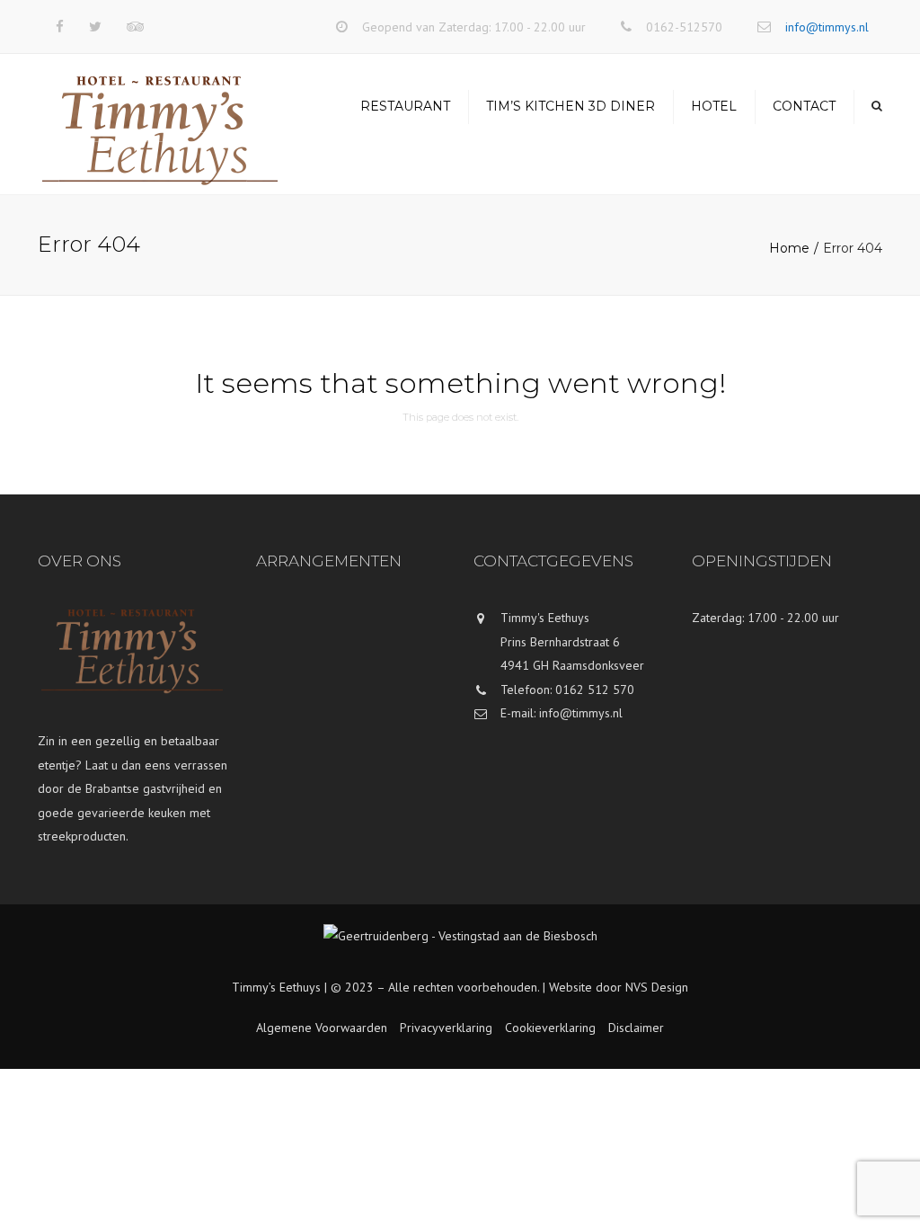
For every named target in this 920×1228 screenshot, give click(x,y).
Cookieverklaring (550, 1027)
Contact (804, 106)
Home (789, 248)
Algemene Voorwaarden (321, 1027)
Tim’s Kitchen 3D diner (570, 106)
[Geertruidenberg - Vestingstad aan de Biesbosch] (460, 949)
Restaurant (405, 106)
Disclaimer (636, 1027)
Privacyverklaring (446, 1027)
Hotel (714, 106)
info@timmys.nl (827, 27)
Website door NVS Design (618, 987)
